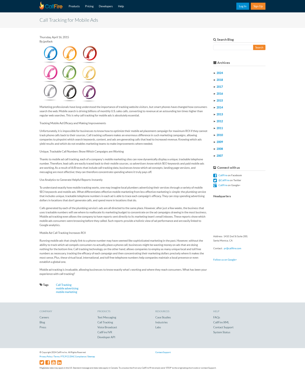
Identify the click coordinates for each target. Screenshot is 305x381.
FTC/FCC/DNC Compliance (73, 356)
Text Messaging (106, 317)
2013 (220, 114)
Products (74, 6)
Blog (42, 322)
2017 (220, 86)
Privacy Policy (46, 356)
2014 (220, 107)
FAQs (216, 317)
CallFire (222, 175)
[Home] (53, 6)
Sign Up (258, 6)
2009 (220, 141)
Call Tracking (63, 284)
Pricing (89, 6)
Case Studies (163, 317)
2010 (220, 135)
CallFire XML (221, 322)
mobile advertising (67, 288)
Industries (161, 322)
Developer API (106, 337)
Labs (158, 327)
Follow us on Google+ (225, 259)
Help (121, 6)
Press (43, 327)
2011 (220, 128)
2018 (220, 79)
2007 (220, 155)
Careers (44, 317)
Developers (106, 6)
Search (259, 47)
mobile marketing (66, 291)
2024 (220, 72)
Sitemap (91, 356)
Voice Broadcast (107, 327)
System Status (221, 332)
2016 (220, 93)
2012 (220, 121)
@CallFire (223, 180)
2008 (220, 148)
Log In (242, 6)
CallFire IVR (104, 332)
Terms (56, 356)
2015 (220, 100)
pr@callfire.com (232, 248)
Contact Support (223, 327)
